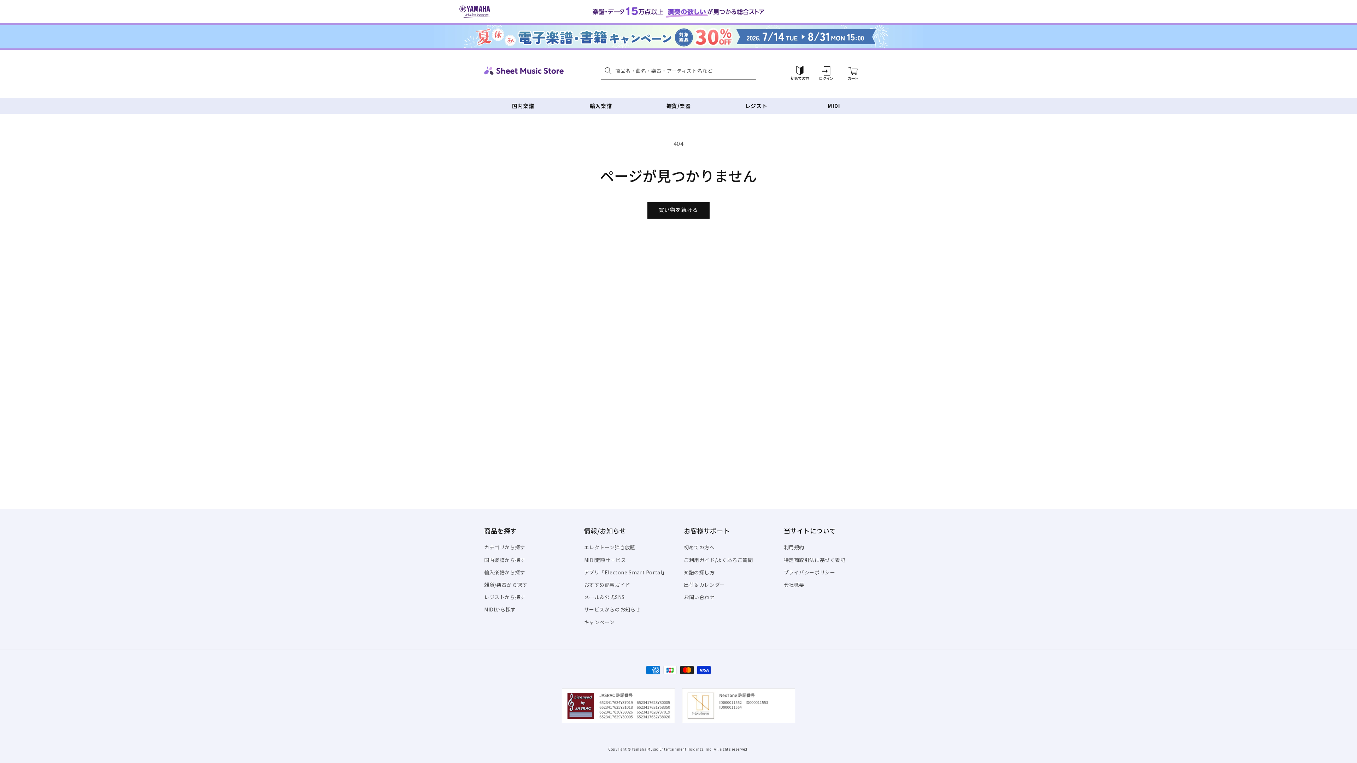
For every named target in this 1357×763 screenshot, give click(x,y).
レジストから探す (504, 597)
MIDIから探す (500, 609)
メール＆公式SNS (604, 597)
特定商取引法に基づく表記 (815, 559)
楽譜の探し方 (699, 572)
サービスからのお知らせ (612, 609)
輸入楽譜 (601, 106)
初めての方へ (699, 547)
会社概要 (794, 584)
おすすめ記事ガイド (607, 584)
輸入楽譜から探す (504, 572)
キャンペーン (599, 622)
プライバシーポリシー (809, 572)
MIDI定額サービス (605, 559)
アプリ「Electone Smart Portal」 (626, 572)
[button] (678, 70)
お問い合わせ (699, 597)
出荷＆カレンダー (704, 584)
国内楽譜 (523, 106)
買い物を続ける (678, 209)
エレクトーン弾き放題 (609, 547)
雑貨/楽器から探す (505, 584)
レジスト (756, 106)
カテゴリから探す (504, 547)
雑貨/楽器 (678, 106)
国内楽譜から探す (504, 559)
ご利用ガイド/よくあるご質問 (718, 559)
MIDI (834, 106)
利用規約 (794, 547)
